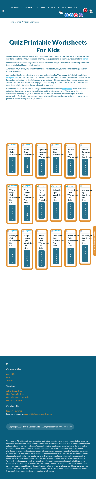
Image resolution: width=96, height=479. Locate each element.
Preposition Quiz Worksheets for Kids (73, 195)
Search (61, 12)
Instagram (80, 15)
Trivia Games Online (32, 426)
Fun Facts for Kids (14, 400)
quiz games (67, 88)
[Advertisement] (48, 121)
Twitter (71, 15)
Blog (50, 7)
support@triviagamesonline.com (94, 241)
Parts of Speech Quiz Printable (42, 195)
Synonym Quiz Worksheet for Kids (14, 240)
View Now (12, 164)
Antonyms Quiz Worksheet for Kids (87, 195)
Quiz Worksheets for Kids (17, 397)
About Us (10, 374)
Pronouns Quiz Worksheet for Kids (58, 240)
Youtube (76, 15)
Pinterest (85, 10)
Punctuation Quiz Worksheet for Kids (73, 240)
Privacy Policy (65, 426)
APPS (43, 7)
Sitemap (9, 380)
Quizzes (15, 7)
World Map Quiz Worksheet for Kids (14, 196)
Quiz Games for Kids (15, 394)
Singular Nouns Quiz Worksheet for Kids (29, 241)
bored (85, 59)
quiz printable (12, 77)
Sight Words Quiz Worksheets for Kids (30, 196)
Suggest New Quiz (14, 411)
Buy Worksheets (66, 7)
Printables (30, 7)
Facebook (66, 15)
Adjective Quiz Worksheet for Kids (58, 195)
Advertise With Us (14, 391)
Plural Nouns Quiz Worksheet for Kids (43, 241)
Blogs (8, 377)
